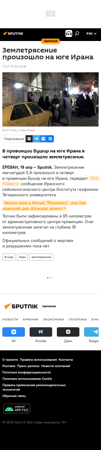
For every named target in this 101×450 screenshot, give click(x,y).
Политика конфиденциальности (26, 372)
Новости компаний (55, 366)
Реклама (8, 366)
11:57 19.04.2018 (14, 66)
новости (10, 319)
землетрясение (41, 257)
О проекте (10, 359)
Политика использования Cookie (27, 378)
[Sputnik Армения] (14, 35)
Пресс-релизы (28, 366)
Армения (30, 319)
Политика (78, 319)
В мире (8, 257)
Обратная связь (14, 396)
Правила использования (38, 359)
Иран (22, 257)
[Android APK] (17, 409)
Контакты (66, 359)
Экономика (53, 319)
